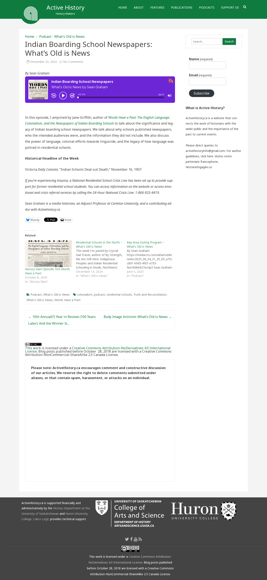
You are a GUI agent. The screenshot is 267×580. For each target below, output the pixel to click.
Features (157, 7)
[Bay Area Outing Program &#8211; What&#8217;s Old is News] (152, 259)
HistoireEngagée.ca (199, 167)
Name (201, 59)
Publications (181, 7)
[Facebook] (131, 539)
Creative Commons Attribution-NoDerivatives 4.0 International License (98, 350)
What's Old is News (69, 36)
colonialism (84, 294)
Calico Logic (41, 519)
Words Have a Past (67, 300)
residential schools (119, 294)
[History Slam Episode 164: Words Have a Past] (48, 253)
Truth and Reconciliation (150, 294)
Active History (65, 7)
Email (200, 75)
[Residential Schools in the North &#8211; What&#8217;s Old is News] (101, 259)
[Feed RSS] (140, 539)
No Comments (73, 62)
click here (207, 156)
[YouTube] (135, 539)
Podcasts (206, 7)
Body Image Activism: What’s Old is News (138, 316)
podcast (99, 294)
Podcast (45, 36)
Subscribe (201, 93)
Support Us (230, 7)
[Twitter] (127, 539)
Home (122, 7)
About (139, 7)
